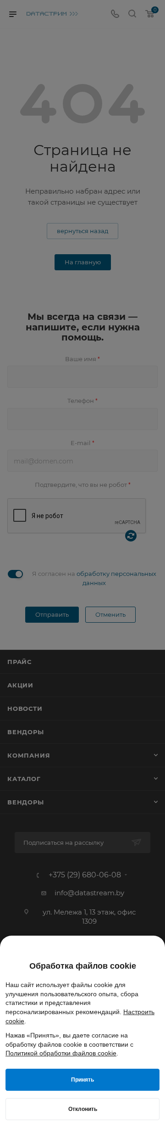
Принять (82, 1080)
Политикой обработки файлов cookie (61, 1053)
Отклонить (82, 1109)
